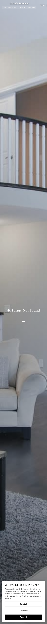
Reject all (23, 604)
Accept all (23, 617)
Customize (23, 610)
